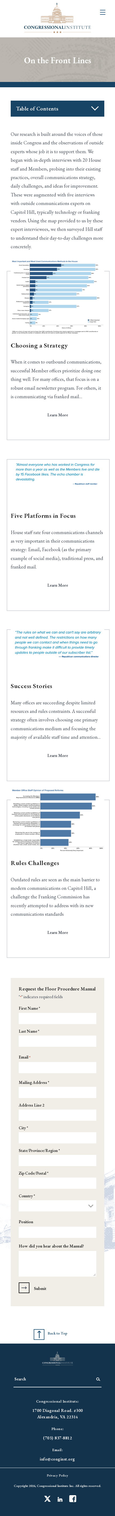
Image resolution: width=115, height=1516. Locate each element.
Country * (27, 1195)
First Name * (29, 1008)
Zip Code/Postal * (33, 1173)
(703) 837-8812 (57, 1438)
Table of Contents (37, 108)
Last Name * (29, 1031)
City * (23, 1127)
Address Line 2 (31, 1105)
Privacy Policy (57, 1475)
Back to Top (57, 1333)
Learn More (57, 415)
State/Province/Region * (39, 1150)
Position (26, 1222)
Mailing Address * (34, 1082)
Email (24, 1057)
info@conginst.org (57, 1459)
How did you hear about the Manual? (51, 1246)
